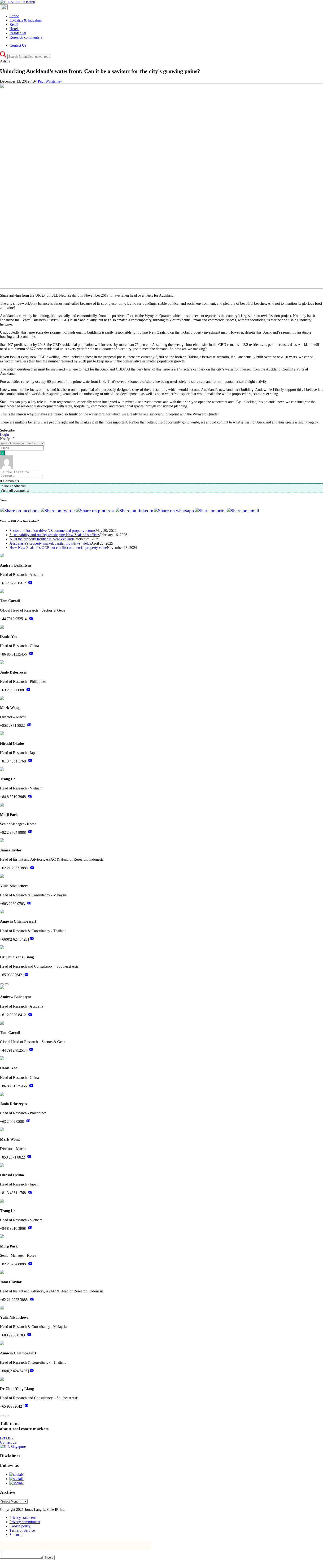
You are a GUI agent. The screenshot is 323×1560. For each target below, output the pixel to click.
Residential (17, 33)
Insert (49, 1557)
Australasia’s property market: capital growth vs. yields (50, 543)
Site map (15, 1535)
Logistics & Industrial (25, 20)
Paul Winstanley (50, 81)
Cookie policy (20, 1526)
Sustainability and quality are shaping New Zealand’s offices (54, 535)
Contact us (8, 1442)
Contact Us (17, 45)
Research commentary (26, 37)
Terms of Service (22, 1530)
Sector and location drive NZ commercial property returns (52, 531)
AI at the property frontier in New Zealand (41, 539)
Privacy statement (22, 1518)
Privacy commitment (24, 1522)
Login (4, 434)
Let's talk (6, 1438)
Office (14, 16)
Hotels (14, 29)
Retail (13, 24)
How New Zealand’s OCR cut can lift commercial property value (58, 548)
